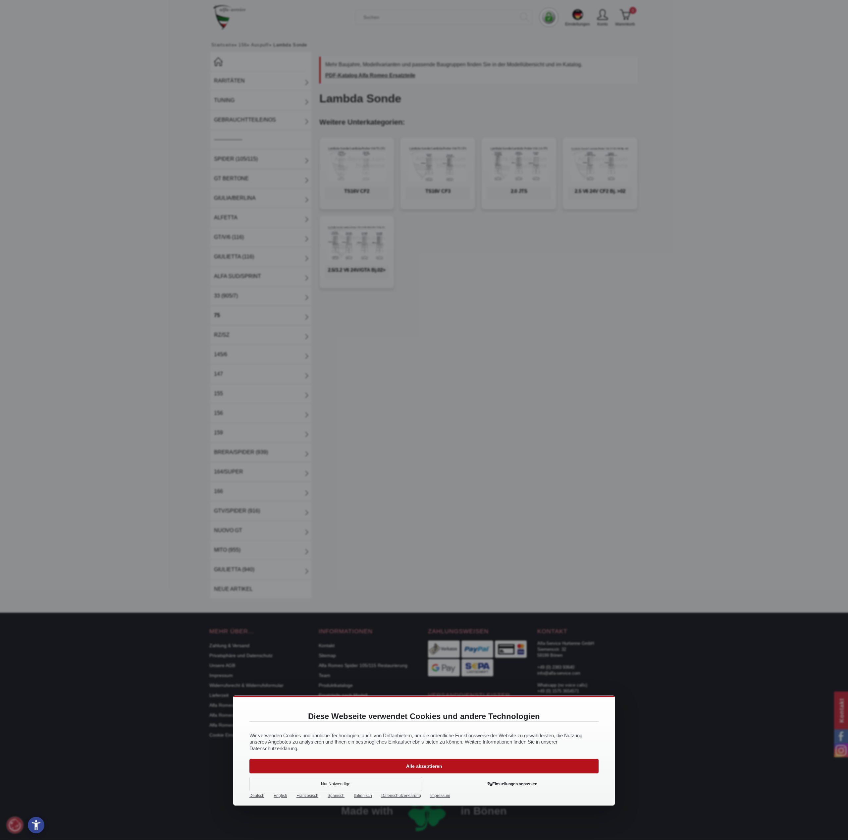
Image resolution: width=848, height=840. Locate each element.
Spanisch (336, 795)
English (280, 795)
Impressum (440, 795)
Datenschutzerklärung (401, 795)
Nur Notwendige (335, 784)
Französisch (307, 795)
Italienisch (363, 795)
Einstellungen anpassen (514, 784)
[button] (36, 825)
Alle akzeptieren (424, 766)
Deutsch (256, 795)
